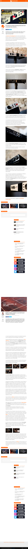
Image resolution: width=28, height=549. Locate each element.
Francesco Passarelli (14, 207)
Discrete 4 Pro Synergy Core (11, 35)
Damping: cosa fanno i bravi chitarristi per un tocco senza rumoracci (20, 247)
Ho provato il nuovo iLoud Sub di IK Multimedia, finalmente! (14, 205)
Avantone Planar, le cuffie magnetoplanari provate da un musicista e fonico (14, 542)
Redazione (3, 28)
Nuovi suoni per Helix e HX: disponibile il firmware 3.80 (19, 249)
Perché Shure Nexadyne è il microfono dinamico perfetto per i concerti (20, 244)
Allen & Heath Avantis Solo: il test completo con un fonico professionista (23, 205)
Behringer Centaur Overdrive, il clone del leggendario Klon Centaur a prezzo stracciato (20, 251)
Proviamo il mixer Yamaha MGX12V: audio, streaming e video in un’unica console (5, 205)
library (13, 396)
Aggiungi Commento (3, 33)
